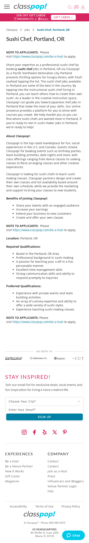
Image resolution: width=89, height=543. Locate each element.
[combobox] (44, 401)
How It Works (14, 471)
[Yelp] (44, 432)
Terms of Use (44, 506)
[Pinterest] (64, 432)
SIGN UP (44, 417)
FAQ (50, 491)
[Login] (83, 6)
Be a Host (12, 461)
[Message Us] (77, 6)
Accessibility (18, 506)
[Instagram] (24, 432)
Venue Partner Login (62, 486)
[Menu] (7, 7)
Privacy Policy (70, 506)
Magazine (12, 481)
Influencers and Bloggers (66, 481)
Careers (53, 466)
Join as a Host (57, 471)
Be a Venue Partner (19, 466)
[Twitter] (54, 432)
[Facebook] (34, 432)
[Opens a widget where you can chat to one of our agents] (73, 536)
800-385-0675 (57, 523)
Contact (53, 461)
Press (51, 476)
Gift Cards (12, 476)
